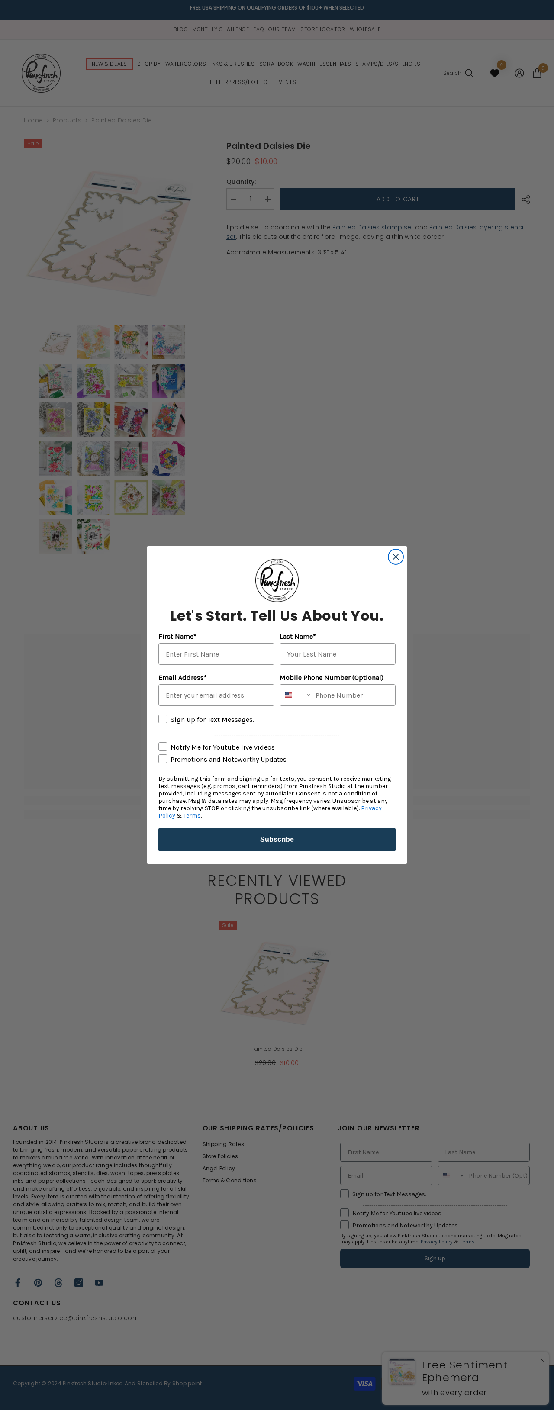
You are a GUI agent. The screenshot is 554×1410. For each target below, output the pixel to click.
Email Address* (182, 677)
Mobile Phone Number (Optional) (331, 677)
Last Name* (298, 636)
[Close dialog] (395, 556)
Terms (192, 815)
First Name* (177, 636)
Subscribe (277, 839)
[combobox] (295, 695)
